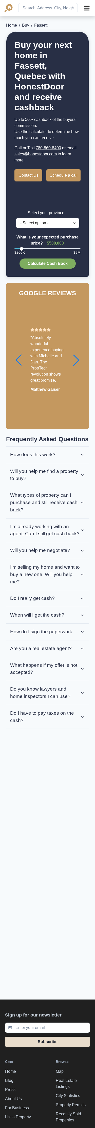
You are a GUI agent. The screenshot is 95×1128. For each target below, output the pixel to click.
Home (11, 25)
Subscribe (48, 1042)
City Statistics (68, 1096)
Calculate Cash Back (48, 263)
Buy (25, 25)
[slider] (21, 249)
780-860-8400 (48, 148)
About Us (13, 1099)
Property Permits (71, 1105)
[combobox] (48, 8)
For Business (17, 1108)
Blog (9, 1080)
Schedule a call (64, 175)
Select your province (46, 213)
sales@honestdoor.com (35, 154)
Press (10, 1089)
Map (60, 1071)
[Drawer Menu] (87, 8)
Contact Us (28, 175)
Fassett (40, 25)
